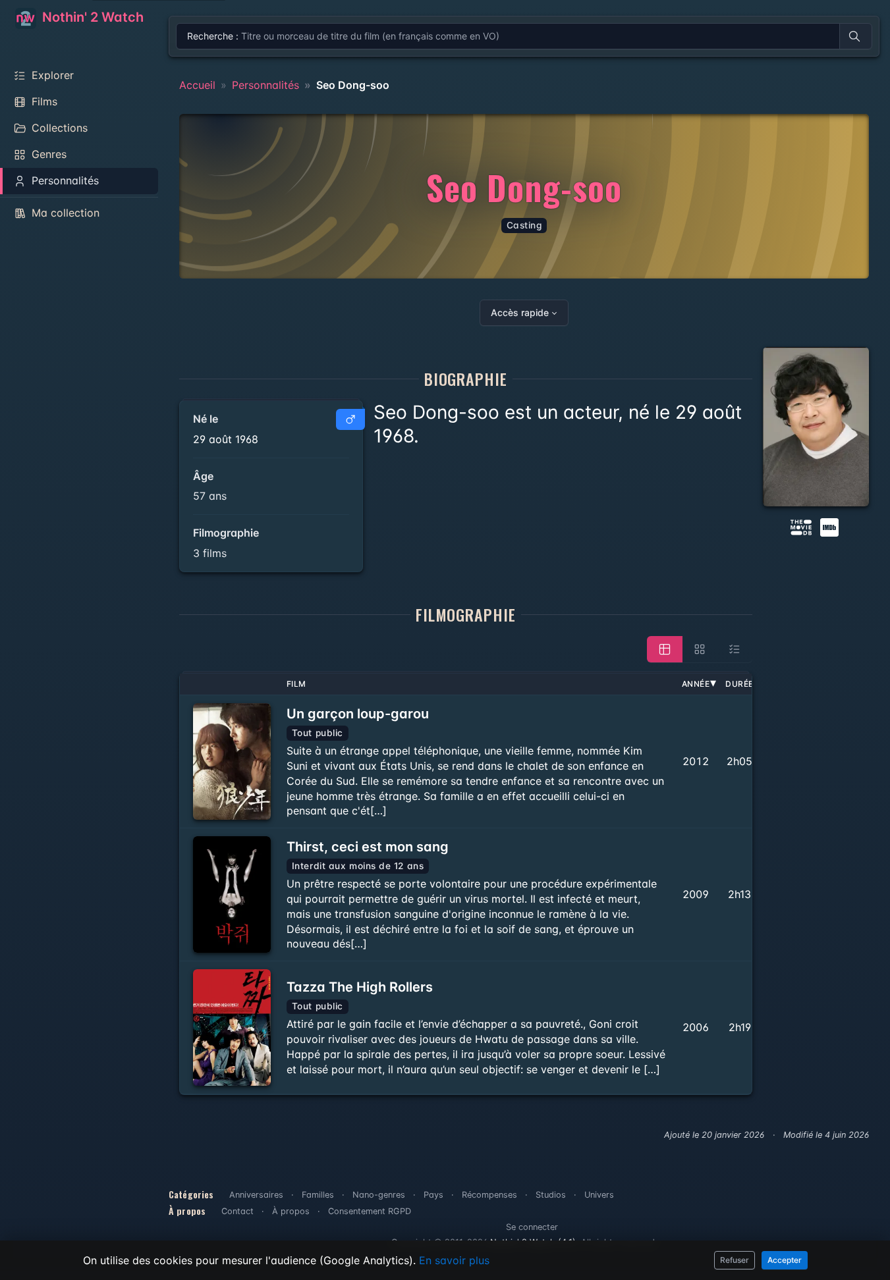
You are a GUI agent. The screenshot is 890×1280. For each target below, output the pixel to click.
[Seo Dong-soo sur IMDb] (830, 526)
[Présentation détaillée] (664, 649)
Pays (433, 1195)
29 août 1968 (225, 439)
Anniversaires (256, 1195)
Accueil (197, 85)
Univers (599, 1195)
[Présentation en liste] (734, 649)
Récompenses (489, 1195)
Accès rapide (520, 312)
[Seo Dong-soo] (816, 426)
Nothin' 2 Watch (91, 17)
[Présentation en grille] (699, 649)
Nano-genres (378, 1195)
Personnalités (265, 85)
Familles (318, 1195)
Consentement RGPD (369, 1211)
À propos (291, 1211)
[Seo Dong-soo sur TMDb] (801, 526)
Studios (551, 1195)
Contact (237, 1211)
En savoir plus (454, 1260)
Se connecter (532, 1227)
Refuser (734, 1260)
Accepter (784, 1260)
